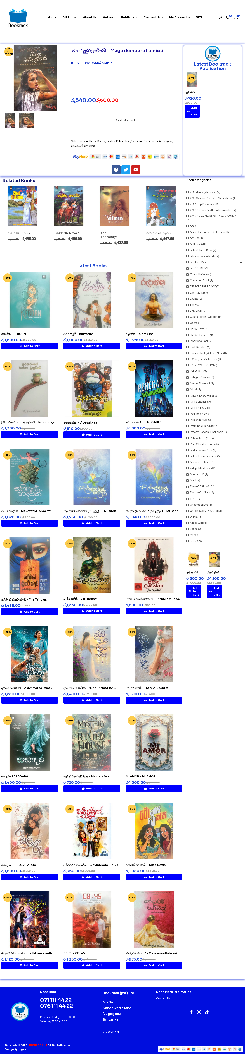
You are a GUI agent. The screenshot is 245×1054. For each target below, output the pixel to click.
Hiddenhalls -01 (199, 335)
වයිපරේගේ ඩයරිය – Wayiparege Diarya (90, 865)
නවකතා (75, 145)
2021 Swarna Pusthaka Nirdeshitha (211, 198)
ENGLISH (196, 310)
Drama (194, 298)
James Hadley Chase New (206, 353)
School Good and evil (203, 456)
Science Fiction (199, 462)
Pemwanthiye (198, 419)
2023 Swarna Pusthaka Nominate (210, 210)
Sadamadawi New (201, 450)
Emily (193, 304)
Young (194, 528)
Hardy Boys (197, 329)
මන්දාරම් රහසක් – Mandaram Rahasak (152, 953)
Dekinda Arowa (66, 233)
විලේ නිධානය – (19, 233)
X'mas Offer (197, 522)
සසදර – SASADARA (14, 776)
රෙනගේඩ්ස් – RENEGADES (144, 422)
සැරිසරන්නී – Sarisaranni (80, 599)
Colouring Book (199, 280)
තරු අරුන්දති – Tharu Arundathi (147, 688)
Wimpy (194, 516)
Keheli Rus (196, 371)
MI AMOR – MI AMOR (141, 776)
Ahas (193, 226)
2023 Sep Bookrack (202, 204)
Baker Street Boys (201, 250)
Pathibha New (199, 413)
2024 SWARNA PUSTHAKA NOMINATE (214, 216)
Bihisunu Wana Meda (202, 256)
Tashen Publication (118, 141)
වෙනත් (194, 541)
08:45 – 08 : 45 (74, 953)
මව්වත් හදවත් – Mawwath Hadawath (26, 511)
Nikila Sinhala (198, 407)
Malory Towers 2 (200, 383)
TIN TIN (195, 498)
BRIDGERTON (199, 268)
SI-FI (193, 480)
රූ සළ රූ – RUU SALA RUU (18, 865)
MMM (193, 389)
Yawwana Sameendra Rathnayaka (151, 141)
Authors (91, 141)
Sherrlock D (197, 474)
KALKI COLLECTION (202, 365)
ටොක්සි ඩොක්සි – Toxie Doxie (146, 865)
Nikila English (198, 401)
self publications (200, 468)
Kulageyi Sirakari (200, 377)
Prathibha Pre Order (202, 426)
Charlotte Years (199, 274)
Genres (194, 323)
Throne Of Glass (200, 492)
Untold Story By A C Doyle (206, 510)
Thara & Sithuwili (200, 486)
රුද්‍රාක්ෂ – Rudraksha (140, 334)
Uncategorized (199, 504)
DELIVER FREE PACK (203, 286)
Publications (198, 438)
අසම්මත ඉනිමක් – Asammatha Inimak (26, 688)
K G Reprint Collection (204, 359)
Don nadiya (197, 292)
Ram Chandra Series (202, 444)
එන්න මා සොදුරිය (158, 233)
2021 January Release (203, 192)
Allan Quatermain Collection (207, 232)
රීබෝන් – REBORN (13, 334)
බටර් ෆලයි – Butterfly (78, 334)
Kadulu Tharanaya (109, 235)
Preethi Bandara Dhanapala (206, 432)
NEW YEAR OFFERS (202, 395)
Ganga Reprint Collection (205, 316)
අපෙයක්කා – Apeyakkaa (80, 422)
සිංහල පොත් (88, 145)
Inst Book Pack (199, 341)
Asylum (194, 238)
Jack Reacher (198, 347)
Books (101, 141)
